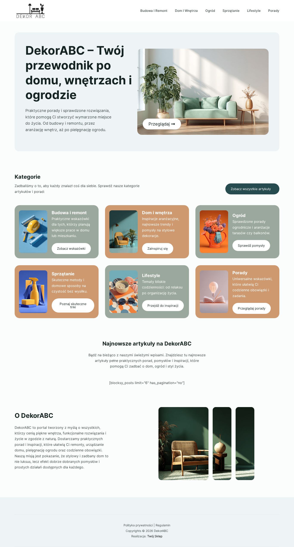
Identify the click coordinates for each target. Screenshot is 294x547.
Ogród (210, 11)
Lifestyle (254, 11)
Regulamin (163, 525)
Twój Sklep (154, 536)
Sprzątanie (231, 11)
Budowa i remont (153, 11)
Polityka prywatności (138, 525)
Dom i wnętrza (186, 11)
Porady (273, 11)
